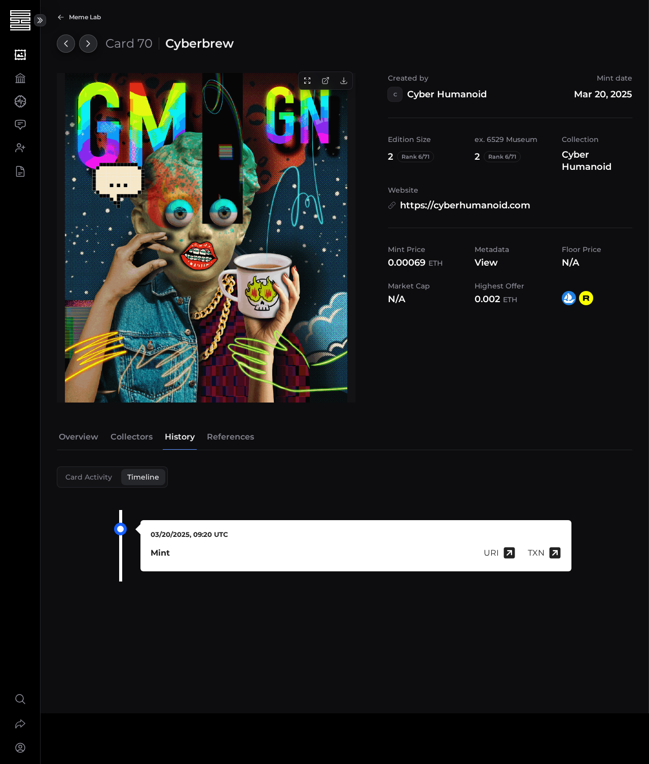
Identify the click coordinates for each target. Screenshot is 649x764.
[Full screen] (307, 80)
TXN (536, 553)
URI (491, 553)
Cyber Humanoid (447, 94)
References (230, 437)
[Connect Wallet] (20, 748)
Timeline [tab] (143, 477)
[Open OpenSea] (569, 298)
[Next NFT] (88, 43)
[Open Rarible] (586, 298)
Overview (78, 437)
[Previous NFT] (66, 43)
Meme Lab (85, 17)
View (486, 262)
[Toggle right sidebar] (40, 20)
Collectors (132, 437)
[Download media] (344, 80)
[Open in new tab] (325, 80)
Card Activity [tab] (88, 477)
